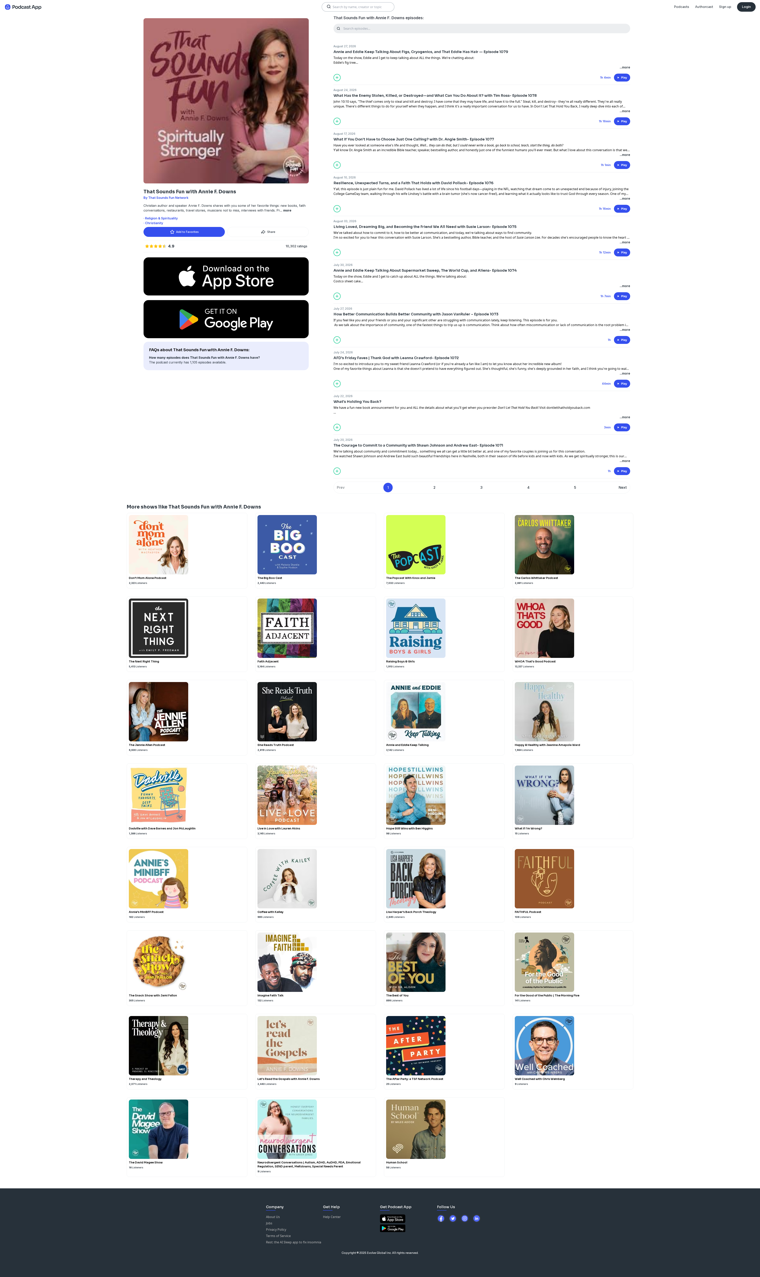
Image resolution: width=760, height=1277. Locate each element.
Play (624, 77)
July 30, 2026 (342, 265)
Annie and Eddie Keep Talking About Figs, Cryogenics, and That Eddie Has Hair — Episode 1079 (420, 52)
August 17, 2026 (344, 133)
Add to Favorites (187, 231)
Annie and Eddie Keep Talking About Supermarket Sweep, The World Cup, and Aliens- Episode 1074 (425, 270)
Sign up (725, 7)
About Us (273, 1217)
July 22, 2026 (342, 396)
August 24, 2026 (344, 90)
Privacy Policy (276, 1229)
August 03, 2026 (344, 221)
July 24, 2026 (343, 352)
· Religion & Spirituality (160, 218)
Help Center (332, 1217)
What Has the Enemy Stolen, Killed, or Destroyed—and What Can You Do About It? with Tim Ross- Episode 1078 (435, 95)
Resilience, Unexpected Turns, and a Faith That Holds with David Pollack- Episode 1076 (413, 183)
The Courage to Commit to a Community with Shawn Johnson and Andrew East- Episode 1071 (418, 445)
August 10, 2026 (344, 177)
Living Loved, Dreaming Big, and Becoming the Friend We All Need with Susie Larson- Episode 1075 (425, 227)
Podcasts (681, 7)
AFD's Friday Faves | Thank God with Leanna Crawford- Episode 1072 (396, 358)
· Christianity (153, 223)
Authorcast (704, 7)
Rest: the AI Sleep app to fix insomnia (293, 1242)
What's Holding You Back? (357, 401)
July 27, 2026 (342, 308)
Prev (341, 487)
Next (623, 487)
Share (271, 231)
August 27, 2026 (344, 46)
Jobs (269, 1223)
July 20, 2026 (342, 439)
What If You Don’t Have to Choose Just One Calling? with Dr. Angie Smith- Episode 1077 (413, 139)
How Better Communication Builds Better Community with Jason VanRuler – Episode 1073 (415, 314)
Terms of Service (278, 1236)
